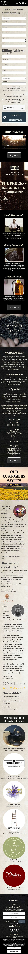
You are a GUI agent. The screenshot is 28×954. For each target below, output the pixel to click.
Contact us (13, 904)
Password (5, 43)
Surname (5, 27)
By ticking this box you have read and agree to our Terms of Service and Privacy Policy (14, 101)
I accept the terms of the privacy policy (14, 921)
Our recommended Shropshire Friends (14, 719)
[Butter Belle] (14, 850)
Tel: (10, 934)
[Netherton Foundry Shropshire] (14, 738)
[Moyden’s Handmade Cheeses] (14, 878)
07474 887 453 (15, 934)
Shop (13, 902)
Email (4, 38)
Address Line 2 (6, 59)
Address (14, 937)
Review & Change (14, 951)
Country (4, 76)
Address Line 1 (6, 54)
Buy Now (14, 155)
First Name (5, 21)
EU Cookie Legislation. (8, 940)
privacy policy (22, 940)
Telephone (5, 32)
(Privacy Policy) (13, 923)
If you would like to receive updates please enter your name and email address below (14, 910)
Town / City (5, 65)
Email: (7, 936)
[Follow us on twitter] (16, 929)
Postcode (5, 81)
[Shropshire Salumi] (14, 766)
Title (3, 16)
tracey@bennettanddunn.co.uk (16, 936)
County (4, 70)
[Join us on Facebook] (12, 929)
